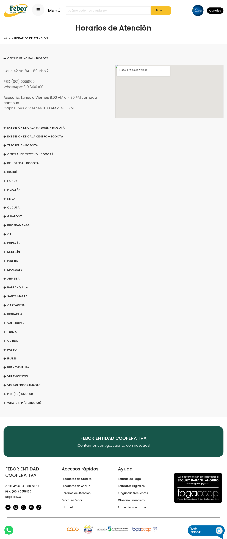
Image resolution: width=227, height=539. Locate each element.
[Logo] (16, 10)
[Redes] (9, 507)
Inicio (7, 38)
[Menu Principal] (38, 10)
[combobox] (108, 10)
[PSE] (198, 10)
